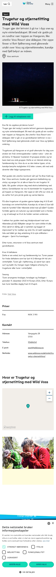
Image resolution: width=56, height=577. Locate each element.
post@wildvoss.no (36, 347)
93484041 (32, 342)
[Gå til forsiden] (28, 3)
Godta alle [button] (15, 564)
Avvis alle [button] (41, 564)
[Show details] (28, 406)
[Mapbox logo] (9, 427)
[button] (28, 572)
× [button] (53, 523)
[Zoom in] (49, 392)
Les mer (46, 541)
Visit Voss (12, 293)
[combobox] (48, 523)
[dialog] (28, 548)
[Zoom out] (49, 398)
